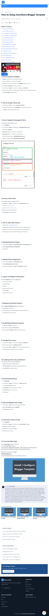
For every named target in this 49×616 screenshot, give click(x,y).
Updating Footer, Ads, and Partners (9, 53)
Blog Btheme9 (25, 613)
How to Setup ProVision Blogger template (8, 517)
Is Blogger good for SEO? (7, 551)
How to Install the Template (8, 28)
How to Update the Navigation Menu (10, 33)
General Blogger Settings (20, 455)
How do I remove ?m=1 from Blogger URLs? (11, 556)
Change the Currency (7, 51)
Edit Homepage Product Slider (9, 57)
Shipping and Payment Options (9, 46)
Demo (5, 74)
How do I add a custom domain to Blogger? (11, 559)
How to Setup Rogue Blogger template (39, 517)
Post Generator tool (13, 225)
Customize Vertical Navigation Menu (10, 35)
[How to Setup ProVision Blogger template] (8, 511)
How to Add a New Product (8, 37)
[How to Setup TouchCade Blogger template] (24, 511)
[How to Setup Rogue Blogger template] (40, 511)
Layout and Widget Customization (9, 44)
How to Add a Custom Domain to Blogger (11, 536)
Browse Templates (7, 571)
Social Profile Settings (7, 55)
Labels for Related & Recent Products (10, 48)
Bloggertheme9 (31, 613)
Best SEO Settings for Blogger (8, 539)
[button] (44, 2)
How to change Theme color (8, 31)
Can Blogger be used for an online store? (10, 554)
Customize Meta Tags (7, 59)
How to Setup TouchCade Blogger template (23, 517)
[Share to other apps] (19, 22)
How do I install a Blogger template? (9, 548)
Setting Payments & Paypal (8, 40)
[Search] (46, 2)
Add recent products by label (8, 62)
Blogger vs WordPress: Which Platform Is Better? (12, 534)
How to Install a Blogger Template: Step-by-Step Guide (13, 531)
